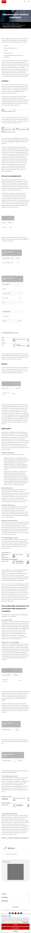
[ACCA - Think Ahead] (4, 2)
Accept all (15, 925)
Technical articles (21, 25)
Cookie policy (25, 922)
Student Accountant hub (11, 854)
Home (3, 24)
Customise (15, 931)
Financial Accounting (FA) (9, 25)
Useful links (5, 897)
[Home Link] (15, 907)
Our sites (4, 894)
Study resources (16, 24)
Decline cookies (15, 928)
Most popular (5, 901)
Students (8, 24)
